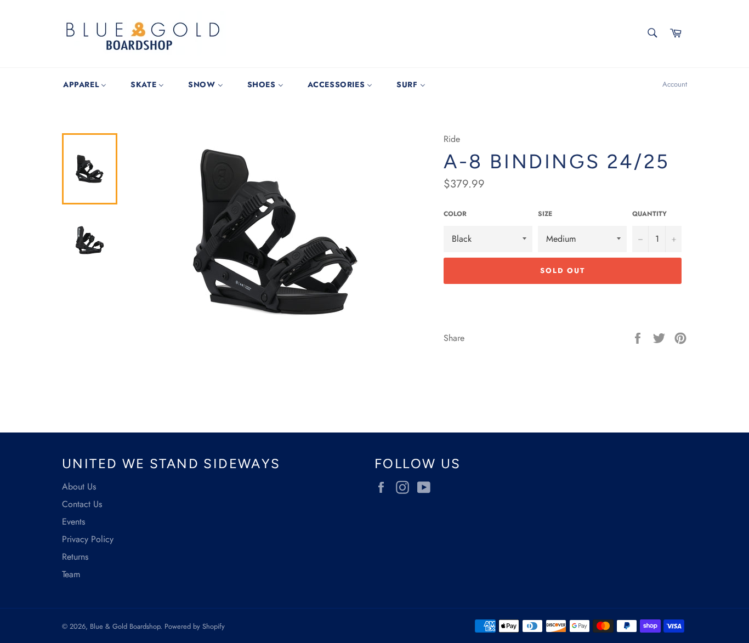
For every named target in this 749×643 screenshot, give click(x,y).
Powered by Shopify (194, 626)
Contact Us (82, 504)
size (545, 214)
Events (73, 521)
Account (674, 84)
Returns (75, 556)
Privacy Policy (88, 539)
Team (71, 574)
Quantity (649, 214)
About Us (79, 486)
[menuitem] (84, 84)
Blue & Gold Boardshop (125, 626)
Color (455, 214)
